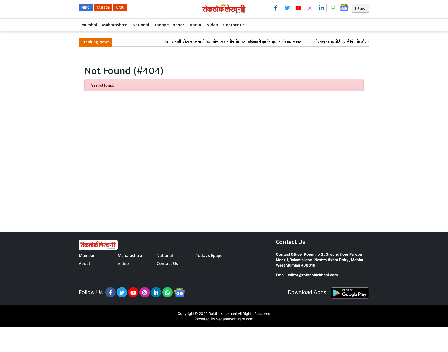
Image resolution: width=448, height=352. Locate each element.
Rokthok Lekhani (222, 313)
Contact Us (234, 25)
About (196, 25)
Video (212, 25)
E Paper (361, 8)
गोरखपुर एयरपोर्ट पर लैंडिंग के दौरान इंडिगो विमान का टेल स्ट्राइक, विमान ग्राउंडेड (368, 42)
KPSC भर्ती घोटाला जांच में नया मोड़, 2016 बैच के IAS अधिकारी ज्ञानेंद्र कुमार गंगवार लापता (227, 42)
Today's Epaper (169, 25)
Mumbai (89, 25)
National (140, 25)
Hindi (86, 7)
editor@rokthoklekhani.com (313, 275)
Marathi (103, 7)
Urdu (120, 7)
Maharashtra (114, 25)
